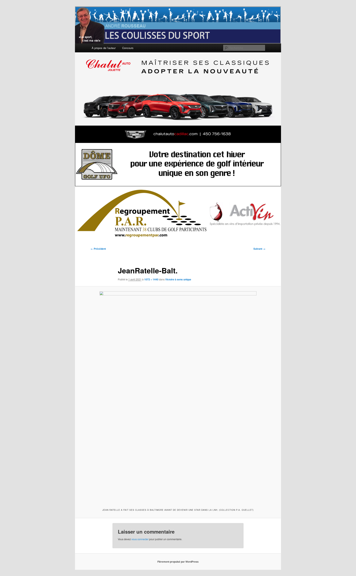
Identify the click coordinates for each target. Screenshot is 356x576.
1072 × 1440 (151, 279)
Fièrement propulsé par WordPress (178, 561)
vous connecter (140, 539)
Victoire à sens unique (178, 279)
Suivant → (259, 249)
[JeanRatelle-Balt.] (178, 396)
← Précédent (98, 249)
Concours (128, 48)
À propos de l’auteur (104, 48)
